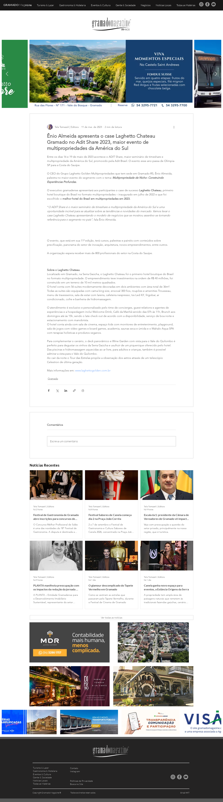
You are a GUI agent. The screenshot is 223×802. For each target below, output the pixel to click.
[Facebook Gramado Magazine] (207, 4)
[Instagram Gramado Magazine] (201, 4)
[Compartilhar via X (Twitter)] (57, 390)
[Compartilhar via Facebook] (48, 390)
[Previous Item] (7, 74)
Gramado (53, 378)
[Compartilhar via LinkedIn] (65, 390)
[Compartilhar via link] (74, 390)
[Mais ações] (174, 127)
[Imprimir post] (82, 390)
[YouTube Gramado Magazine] (213, 4)
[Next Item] (216, 74)
